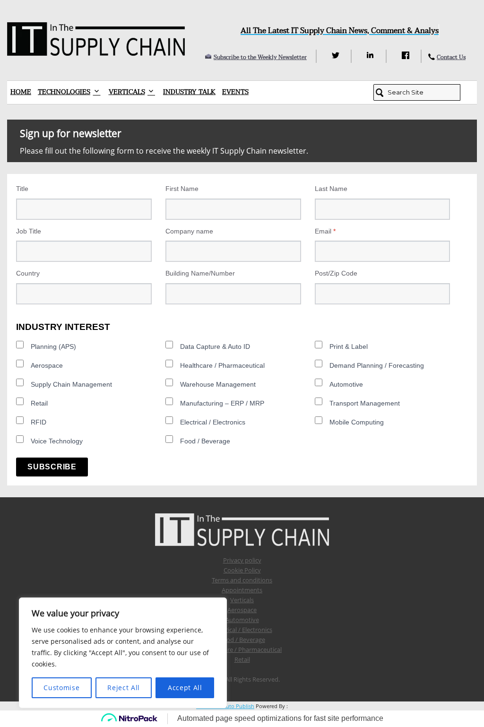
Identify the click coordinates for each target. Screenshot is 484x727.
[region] (123, 652)
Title (22, 188)
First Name (182, 188)
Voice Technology (57, 441)
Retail (39, 403)
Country (28, 273)
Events (235, 92)
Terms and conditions (242, 580)
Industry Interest (63, 327)
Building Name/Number (200, 273)
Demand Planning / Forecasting (376, 365)
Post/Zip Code (336, 273)
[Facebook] (407, 55)
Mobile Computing (356, 422)
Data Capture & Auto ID (215, 346)
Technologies (64, 92)
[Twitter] (337, 55)
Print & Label (348, 346)
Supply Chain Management (71, 384)
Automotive (346, 384)
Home (20, 92)
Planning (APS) (53, 346)
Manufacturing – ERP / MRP (222, 403)
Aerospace (47, 365)
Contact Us (451, 57)
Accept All (185, 687)
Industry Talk (189, 92)
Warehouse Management (218, 384)
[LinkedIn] (372, 55)
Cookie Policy (242, 570)
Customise (61, 687)
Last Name (331, 188)
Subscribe (52, 467)
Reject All (123, 687)
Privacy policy (242, 560)
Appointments (242, 590)
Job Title (28, 231)
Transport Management (364, 403)
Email (325, 231)
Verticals (127, 92)
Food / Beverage (205, 441)
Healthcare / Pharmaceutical (222, 365)
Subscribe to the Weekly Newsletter (260, 57)
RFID (38, 422)
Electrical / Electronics (212, 422)
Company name (189, 231)
